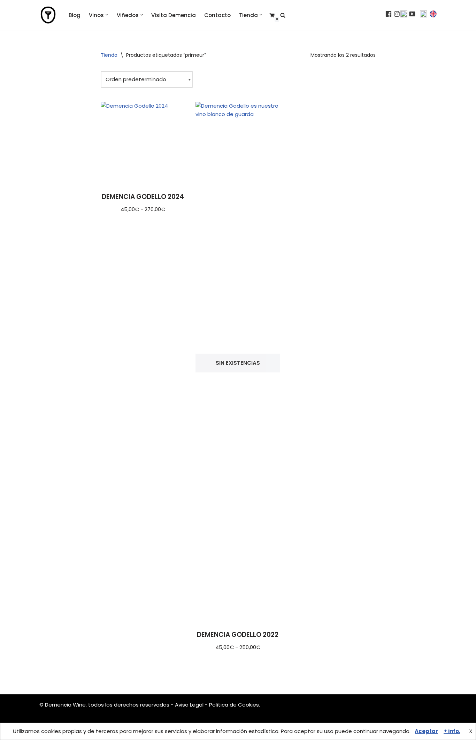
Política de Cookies (234, 704)
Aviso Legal (189, 704)
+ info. (452, 731)
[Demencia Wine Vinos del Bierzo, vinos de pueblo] (48, 15)
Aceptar (426, 731)
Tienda (109, 55)
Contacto (217, 15)
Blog (74, 15)
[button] (107, 15)
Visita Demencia (173, 15)
